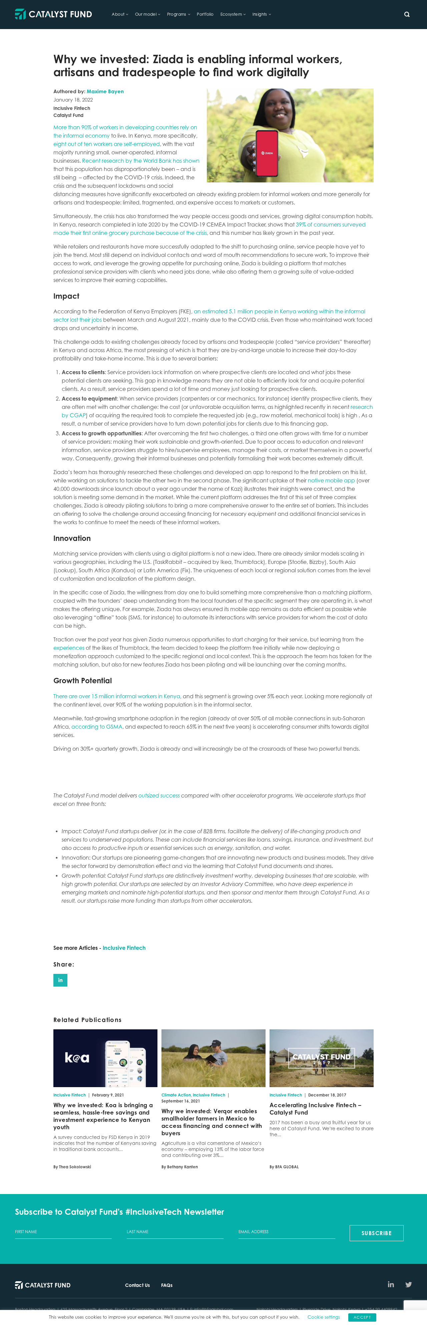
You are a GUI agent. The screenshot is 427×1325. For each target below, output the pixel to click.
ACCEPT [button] (362, 1317)
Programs (176, 14)
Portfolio (205, 14)
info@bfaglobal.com (213, 1309)
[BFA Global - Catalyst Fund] (53, 14)
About (118, 14)
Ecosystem (231, 14)
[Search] (407, 14)
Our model (146, 14)
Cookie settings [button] (324, 1317)
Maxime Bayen (105, 91)
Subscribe (377, 1233)
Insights (260, 14)
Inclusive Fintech (124, 947)
